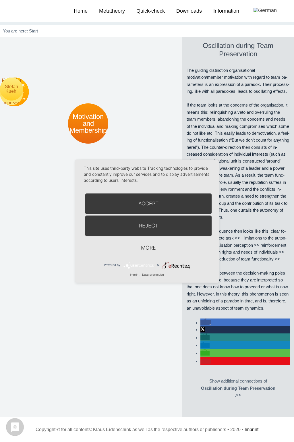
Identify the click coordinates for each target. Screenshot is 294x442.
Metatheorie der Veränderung (21, 11)
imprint (135, 274)
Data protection (153, 274)
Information (226, 11)
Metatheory (112, 11)
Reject (148, 226)
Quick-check (150, 11)
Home (81, 11)
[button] (205, 322)
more (148, 248)
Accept (148, 203)
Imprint (251, 429)
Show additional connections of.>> (238, 388)
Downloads (189, 11)
